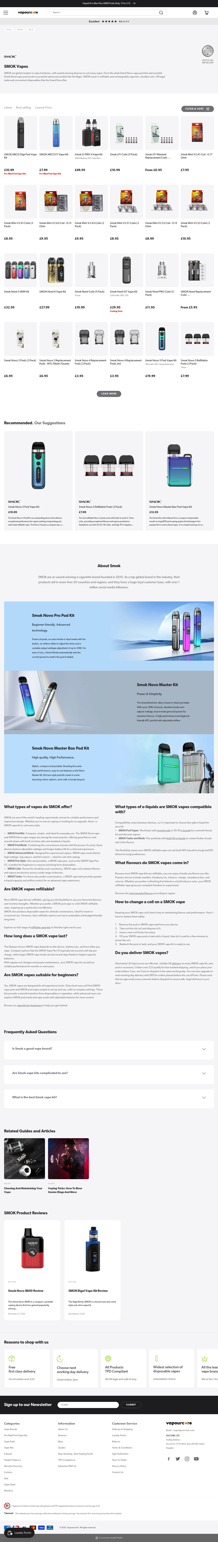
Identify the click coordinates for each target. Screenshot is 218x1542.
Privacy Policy (119, 1466)
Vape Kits (8, 1448)
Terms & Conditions (122, 1448)
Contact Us (117, 1472)
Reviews (62, 1435)
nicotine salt (163, 830)
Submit (131, 1405)
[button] (6, 13)
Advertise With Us (67, 1466)
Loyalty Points (119, 1435)
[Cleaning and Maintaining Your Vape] (24, 1159)
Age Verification (120, 1454)
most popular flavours (141, 893)
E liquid (8, 1454)
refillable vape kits (41, 927)
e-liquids (186, 830)
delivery (176, 963)
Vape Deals (9, 1484)
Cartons (8, 1472)
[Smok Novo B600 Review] (32, 1250)
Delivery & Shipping (122, 1429)
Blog (60, 1441)
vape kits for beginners (29, 1005)
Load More (109, 394)
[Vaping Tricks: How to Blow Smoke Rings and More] (68, 1159)
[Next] (209, 1253)
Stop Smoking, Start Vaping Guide (75, 1454)
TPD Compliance (66, 1460)
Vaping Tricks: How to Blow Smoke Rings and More (65, 1190)
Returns (116, 1441)
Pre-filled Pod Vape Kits (15, 1435)
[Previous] (8, 1253)
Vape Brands (10, 1429)
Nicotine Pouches (13, 1466)
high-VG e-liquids (175, 838)
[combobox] (108, 13)
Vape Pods (9, 1441)
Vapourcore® (73, 1528)
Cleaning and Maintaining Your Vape (23, 1190)
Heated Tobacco (12, 1460)
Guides (61, 1448)
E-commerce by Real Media (111, 1538)
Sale (6, 1478)
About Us (63, 1429)
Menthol (8, 1491)
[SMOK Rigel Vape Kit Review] (92, 1250)
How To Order (119, 1460)
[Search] (161, 13)
